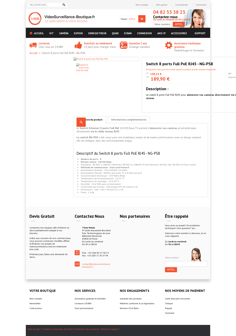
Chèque (169, 303)
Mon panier (161, 4)
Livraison (44, 43)
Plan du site (34, 329)
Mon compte (142, 4)
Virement (169, 313)
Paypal (168, 308)
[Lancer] (63, 5)
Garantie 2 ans (138, 43)
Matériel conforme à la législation (137, 303)
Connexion (201, 4)
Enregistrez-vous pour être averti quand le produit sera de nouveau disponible (181, 69)
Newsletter (35, 303)
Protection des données (87, 329)
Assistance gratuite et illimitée (90, 298)
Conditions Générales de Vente (57, 329)
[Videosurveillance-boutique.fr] (62, 13)
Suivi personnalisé (84, 308)
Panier (124, 19)
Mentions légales (109, 329)
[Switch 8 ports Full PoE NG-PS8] (82, 69)
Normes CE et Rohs (129, 308)
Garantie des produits (131, 298)
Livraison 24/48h (83, 303)
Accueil (34, 53)
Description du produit (90, 119)
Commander (181, 4)
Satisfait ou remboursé (98, 43)
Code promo (36, 308)
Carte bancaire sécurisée (177, 298)
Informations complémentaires (128, 119)
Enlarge (81, 122)
